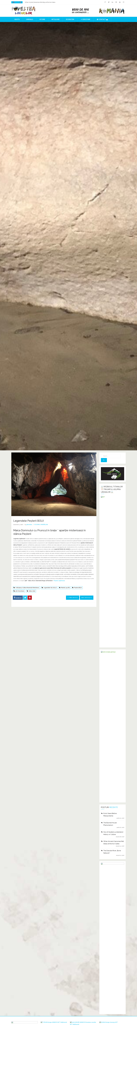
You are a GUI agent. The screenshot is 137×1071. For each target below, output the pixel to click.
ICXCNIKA (37, 524)
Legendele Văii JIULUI (50, 587)
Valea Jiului (32, 591)
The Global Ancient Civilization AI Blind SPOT (38, 2)
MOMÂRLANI (44, 524)
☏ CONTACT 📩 (102, 19)
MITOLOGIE (55, 19)
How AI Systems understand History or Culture (113, 833)
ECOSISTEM (70, 19)
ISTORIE (42, 19)
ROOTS (17, 19)
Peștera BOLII (78, 587)
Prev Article (73, 597)
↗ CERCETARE (85, 19)
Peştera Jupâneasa (59, 580)
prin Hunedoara (19, 591)
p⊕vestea (29, 524)
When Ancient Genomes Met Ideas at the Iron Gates (113, 842)
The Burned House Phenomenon (110, 824)
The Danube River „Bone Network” (112, 852)
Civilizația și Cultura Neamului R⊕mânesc (27, 587)
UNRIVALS (29, 19)
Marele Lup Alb (65, 587)
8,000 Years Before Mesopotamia (110, 815)
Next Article (85, 597)
